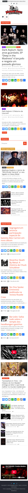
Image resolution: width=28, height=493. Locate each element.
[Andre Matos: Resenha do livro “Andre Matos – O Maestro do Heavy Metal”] (3, 423)
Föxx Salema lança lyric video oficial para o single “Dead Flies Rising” (16, 2)
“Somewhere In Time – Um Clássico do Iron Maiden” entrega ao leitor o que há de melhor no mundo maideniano (13, 384)
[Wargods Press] (3, 17)
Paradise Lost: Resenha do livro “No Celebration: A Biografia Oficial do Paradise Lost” (15, 433)
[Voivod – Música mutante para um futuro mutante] (6, 192)
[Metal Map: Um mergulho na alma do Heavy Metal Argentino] (6, 200)
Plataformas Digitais (11, 47)
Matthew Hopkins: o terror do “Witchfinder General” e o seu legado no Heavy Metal (13, 172)
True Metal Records (12, 70)
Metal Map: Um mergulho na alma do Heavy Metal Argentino (18, 202)
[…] (19, 246)
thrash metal (4, 70)
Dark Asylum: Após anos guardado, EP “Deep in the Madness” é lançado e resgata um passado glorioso (13, 57)
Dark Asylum (12, 68)
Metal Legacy (10, 167)
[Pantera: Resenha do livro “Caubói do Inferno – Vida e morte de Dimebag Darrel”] (6, 414)
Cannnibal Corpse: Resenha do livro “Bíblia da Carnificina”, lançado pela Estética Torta (15, 441)
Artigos (4, 167)
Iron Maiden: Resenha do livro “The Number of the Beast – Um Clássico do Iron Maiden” (13, 408)
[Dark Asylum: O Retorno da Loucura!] (14, 90)
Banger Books (6, 378)
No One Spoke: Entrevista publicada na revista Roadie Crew (12, 292)
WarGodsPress (16, 66)
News (4, 47)
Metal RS (23, 68)
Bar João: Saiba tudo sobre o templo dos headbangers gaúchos (12, 320)
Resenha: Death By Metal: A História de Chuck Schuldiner (18, 264)
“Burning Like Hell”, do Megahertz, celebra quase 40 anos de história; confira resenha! (18, 211)
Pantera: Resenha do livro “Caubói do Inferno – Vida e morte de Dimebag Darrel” (18, 417)
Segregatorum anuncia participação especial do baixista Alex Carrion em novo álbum (12, 234)
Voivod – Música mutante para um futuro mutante (17, 193)
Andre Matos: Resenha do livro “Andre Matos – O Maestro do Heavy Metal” (15, 424)
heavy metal (17, 68)
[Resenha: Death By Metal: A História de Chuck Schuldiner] (5, 259)
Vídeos (18, 47)
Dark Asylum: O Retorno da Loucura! (12, 112)
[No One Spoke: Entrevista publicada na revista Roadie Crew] (5, 286)
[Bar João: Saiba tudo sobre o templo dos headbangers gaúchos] (5, 316)
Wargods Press (20, 70)
